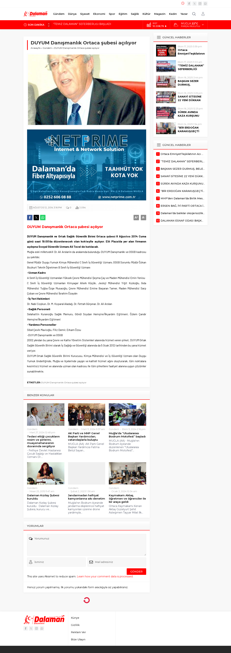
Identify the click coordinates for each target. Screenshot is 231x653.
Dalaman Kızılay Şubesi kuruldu (43, 497)
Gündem (47, 48)
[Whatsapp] (205, 3)
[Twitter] (194, 3)
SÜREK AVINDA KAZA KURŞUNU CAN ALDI (188, 115)
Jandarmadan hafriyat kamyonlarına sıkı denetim (86, 497)
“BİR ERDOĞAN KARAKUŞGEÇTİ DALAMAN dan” (188, 131)
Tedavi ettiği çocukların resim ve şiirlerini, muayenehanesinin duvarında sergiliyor (43, 441)
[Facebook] (189, 3)
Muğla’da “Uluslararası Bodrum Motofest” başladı (127, 435)
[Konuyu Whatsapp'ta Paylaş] (42, 217)
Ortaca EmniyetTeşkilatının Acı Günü (191, 53)
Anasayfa (35, 48)
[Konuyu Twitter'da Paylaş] (36, 217)
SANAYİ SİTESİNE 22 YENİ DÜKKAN (189, 98)
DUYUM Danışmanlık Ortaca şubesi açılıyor (63, 382)
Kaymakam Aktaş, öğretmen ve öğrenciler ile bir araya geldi (127, 499)
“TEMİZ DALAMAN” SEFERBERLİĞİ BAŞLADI (191, 69)
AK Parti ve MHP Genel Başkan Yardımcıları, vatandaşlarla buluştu (84, 436)
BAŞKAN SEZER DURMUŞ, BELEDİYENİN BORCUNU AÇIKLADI (94, 24)
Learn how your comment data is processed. (105, 576)
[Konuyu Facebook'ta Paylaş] (29, 217)
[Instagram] (200, 3)
